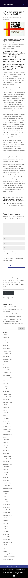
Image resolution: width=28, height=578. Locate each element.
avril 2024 (5, 386)
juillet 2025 (6, 362)
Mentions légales (10, 566)
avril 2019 (5, 529)
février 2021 (6, 477)
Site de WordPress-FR (9, 559)
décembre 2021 (7, 456)
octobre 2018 (6, 539)
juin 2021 (5, 469)
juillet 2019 (6, 520)
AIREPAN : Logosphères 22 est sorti (12, 316)
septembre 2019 (7, 515)
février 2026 (6, 345)
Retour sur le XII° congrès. (9, 306)
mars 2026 (6, 343)
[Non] (26, 573)
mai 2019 (5, 526)
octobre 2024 (6, 375)
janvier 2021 (6, 480)
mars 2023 (6, 418)
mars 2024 (6, 389)
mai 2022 (5, 445)
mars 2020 (6, 502)
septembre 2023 (7, 402)
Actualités (17, 17)
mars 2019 (6, 531)
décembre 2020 (7, 483)
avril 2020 (5, 499)
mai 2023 (5, 413)
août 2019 (5, 518)
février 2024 (6, 391)
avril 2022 (5, 448)
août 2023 (5, 405)
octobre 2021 (6, 461)
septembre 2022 (7, 434)
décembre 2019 (7, 510)
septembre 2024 (7, 378)
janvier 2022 (6, 453)
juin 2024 (5, 383)
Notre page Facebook (9, 298)
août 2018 (5, 545)
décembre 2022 (7, 426)
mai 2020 (5, 496)
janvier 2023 (6, 424)
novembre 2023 (7, 397)
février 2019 (6, 534)
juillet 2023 (6, 407)
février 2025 (6, 367)
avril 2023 (5, 415)
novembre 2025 (7, 353)
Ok (14, 575)
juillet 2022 (6, 440)
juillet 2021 (6, 467)
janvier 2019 (6, 537)
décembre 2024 (7, 372)
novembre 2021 (7, 458)
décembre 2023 (7, 394)
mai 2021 (5, 472)
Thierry (6, 17)
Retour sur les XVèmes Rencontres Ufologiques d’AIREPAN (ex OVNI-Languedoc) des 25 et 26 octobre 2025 (13, 321)
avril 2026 (5, 340)
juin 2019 (5, 523)
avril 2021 (5, 475)
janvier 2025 (6, 370)
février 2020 (6, 504)
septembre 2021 (7, 464)
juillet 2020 (6, 491)
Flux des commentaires (9, 556)
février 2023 (6, 421)
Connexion (5, 551)
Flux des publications (8, 554)
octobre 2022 (6, 432)
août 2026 (5, 335)
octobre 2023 (6, 399)
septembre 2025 (7, 359)
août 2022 (5, 437)
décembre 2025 (7, 351)
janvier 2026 (6, 348)
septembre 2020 (7, 488)
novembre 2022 (7, 429)
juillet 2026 (6, 337)
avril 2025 (5, 364)
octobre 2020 (6, 485)
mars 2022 (6, 450)
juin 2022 (5, 442)
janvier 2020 (6, 507)
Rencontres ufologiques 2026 (10, 314)
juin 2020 (5, 493)
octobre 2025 (6, 356)
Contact (18, 566)
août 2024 (5, 380)
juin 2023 (5, 410)
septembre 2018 (7, 542)
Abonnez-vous (8, 293)
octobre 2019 (6, 512)
